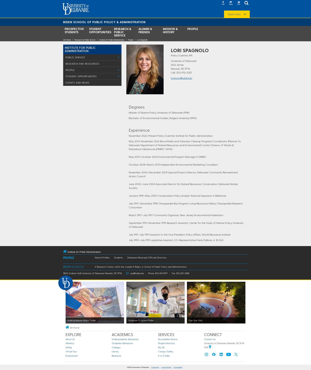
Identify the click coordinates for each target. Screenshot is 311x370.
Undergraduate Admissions (125, 339)
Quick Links (234, 14)
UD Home (67, 40)
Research (116, 355)
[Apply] (230, 3)
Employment (72, 355)
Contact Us (209, 339)
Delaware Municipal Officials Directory (147, 257)
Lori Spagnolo (142, 40)
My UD (161, 347)
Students (118, 257)
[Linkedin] (221, 355)
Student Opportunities (100, 30)
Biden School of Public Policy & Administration (104, 22)
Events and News (77, 82)
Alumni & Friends (145, 30)
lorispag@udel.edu (181, 78)
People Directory (166, 343)
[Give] (238, 3)
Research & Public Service (122, 32)
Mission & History (170, 30)
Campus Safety (165, 351)
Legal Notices (166, 367)
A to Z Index (164, 355)
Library (115, 351)
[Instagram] (206, 355)
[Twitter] (236, 355)
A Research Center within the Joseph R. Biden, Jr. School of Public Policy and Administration (140, 266)
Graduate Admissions (122, 343)
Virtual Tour (71, 351)
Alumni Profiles (102, 257)
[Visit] (223, 3)
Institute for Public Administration (111, 40)
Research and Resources (82, 63)
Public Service (75, 57)
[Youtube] (228, 355)
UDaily (69, 347)
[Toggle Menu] (118, 57)
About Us (70, 339)
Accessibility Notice (168, 339)
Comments (155, 367)
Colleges (116, 347)
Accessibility (177, 367)
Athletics (70, 343)
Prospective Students (74, 30)
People (192, 28)
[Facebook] (214, 355)
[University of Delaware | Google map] (210, 347)
